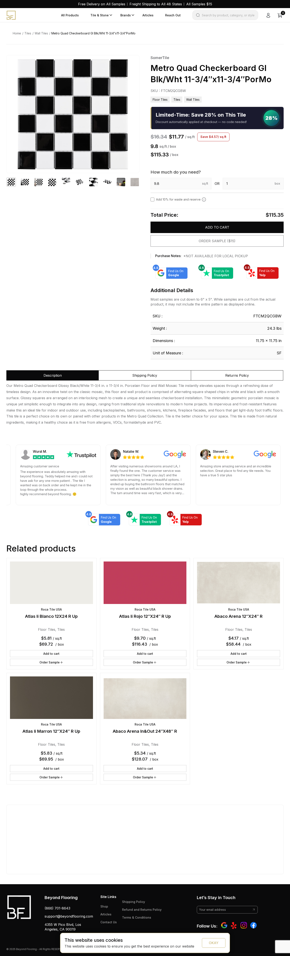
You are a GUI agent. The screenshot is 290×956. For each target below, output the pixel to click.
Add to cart (217, 227)
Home (17, 33)
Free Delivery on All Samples (101, 4)
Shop (104, 906)
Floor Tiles (160, 99)
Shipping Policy (133, 902)
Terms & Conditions (136, 917)
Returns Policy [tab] (237, 375)
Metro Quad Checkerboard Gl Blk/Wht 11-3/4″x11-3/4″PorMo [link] (93, 33)
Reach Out (173, 15)
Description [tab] (53, 375)
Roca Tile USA (51, 609)
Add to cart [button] (51, 653)
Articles (147, 15)
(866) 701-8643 (57, 908)
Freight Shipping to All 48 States (156, 4)
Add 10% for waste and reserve (178, 199)
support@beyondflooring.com (69, 916)
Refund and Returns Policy (142, 909)
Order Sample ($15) (217, 241)
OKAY (213, 943)
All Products (70, 15)
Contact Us (108, 922)
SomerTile (160, 57)
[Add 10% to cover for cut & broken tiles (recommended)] (204, 199)
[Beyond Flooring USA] (11, 15)
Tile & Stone (99, 15)
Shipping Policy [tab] (144, 375)
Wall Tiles (41, 33)
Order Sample (49, 662)
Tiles (27, 33)
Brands (125, 15)
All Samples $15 (199, 4)
